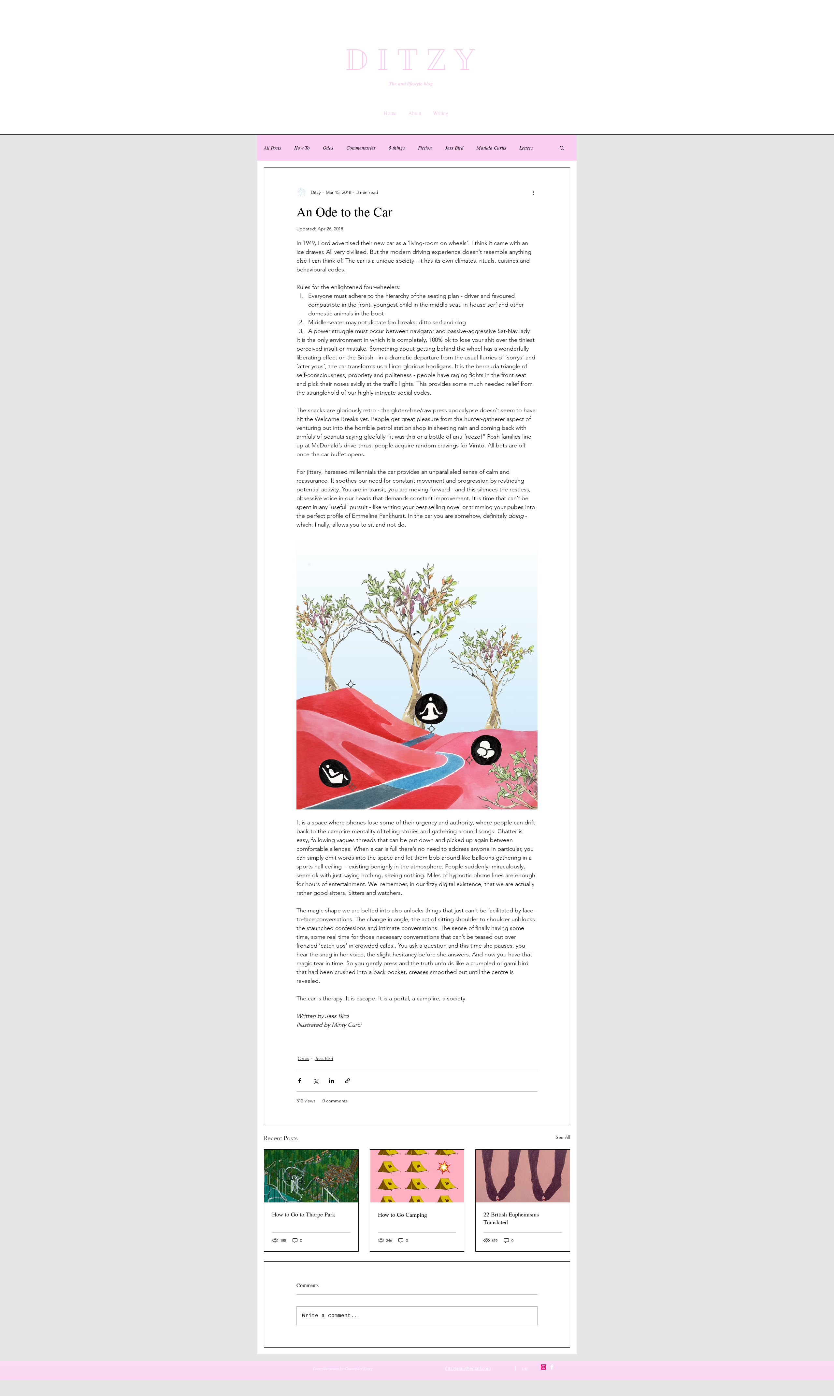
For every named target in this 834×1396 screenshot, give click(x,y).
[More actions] (534, 192)
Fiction (425, 148)
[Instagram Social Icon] (543, 1367)
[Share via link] (347, 1081)
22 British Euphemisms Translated (511, 1218)
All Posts (272, 148)
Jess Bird (454, 148)
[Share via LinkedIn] (331, 1081)
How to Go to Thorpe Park (303, 1214)
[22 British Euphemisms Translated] (523, 1176)
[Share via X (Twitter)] (315, 1081)
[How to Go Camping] (417, 1176)
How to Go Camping (402, 1214)
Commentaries (361, 148)
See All (563, 1137)
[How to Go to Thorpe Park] (311, 1176)
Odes (328, 148)
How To (302, 148)
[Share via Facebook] (299, 1081)
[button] (562, 147)
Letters (526, 148)
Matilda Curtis (491, 148)
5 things (397, 148)
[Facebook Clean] (551, 1367)
